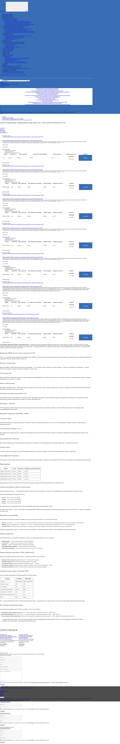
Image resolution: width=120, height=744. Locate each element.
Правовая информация (5, 700)
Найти (4, 80)
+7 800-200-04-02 (3, 84)
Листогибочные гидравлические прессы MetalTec (21, 112)
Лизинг (1, 692)
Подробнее (85, 157)
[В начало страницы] (0, 114)
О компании (2, 690)
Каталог (2, 697)
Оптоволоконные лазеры (5, 112)
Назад (26, 10)
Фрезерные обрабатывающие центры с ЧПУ (51, 112)
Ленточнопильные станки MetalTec (68, 112)
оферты (32, 709)
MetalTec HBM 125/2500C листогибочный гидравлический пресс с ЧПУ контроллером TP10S (23, 228)
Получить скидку (6, 149)
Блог (1, 696)
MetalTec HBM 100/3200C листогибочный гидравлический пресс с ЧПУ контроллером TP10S (23, 257)
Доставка (2, 693)
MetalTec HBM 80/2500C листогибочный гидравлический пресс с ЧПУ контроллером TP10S (22, 140)
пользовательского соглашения (32, 698)
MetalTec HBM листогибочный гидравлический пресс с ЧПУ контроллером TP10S (20, 317)
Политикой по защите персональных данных (39, 682)
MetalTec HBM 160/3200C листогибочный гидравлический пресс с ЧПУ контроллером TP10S (23, 169)
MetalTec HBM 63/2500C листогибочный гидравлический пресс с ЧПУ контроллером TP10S (22, 286)
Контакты (2, 695)
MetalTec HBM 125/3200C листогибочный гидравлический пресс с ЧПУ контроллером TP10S (23, 198)
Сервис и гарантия (4, 691)
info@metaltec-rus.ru (22, 687)
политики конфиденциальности (17, 698)
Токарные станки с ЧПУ (37, 112)
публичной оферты (59, 682)
